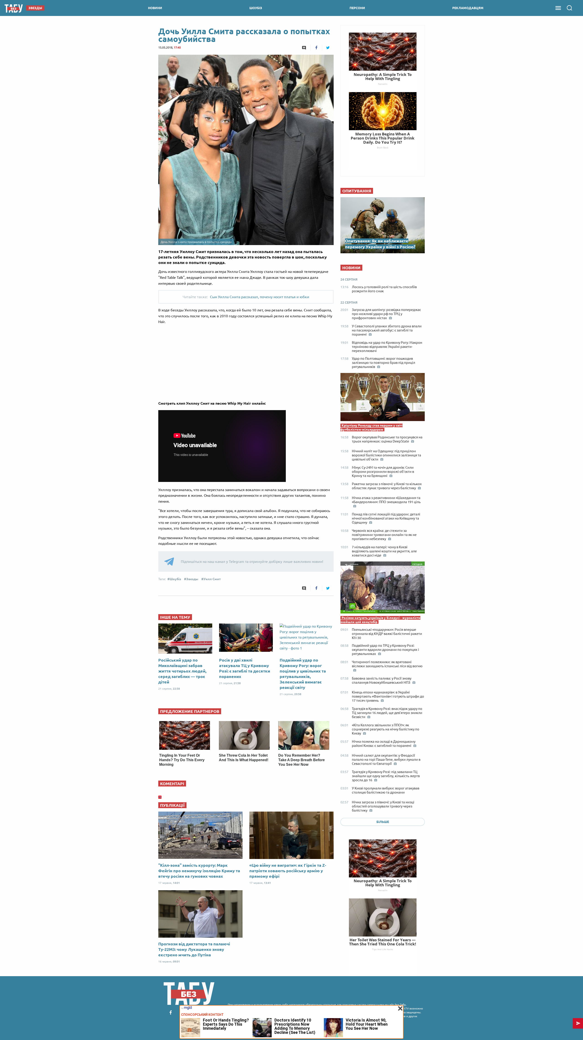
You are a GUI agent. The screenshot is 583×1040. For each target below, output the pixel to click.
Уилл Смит (212, 579)
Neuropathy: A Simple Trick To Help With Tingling (383, 882)
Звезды (192, 579)
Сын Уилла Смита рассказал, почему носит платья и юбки (259, 297)
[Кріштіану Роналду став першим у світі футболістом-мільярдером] (382, 398)
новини (155, 8)
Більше (382, 822)
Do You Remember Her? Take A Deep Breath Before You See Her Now (301, 759)
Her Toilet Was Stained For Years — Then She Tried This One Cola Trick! (382, 942)
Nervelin (382, 890)
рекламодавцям (467, 8)
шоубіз (255, 8)
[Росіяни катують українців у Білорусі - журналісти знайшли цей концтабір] (382, 588)
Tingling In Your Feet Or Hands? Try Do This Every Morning (182, 759)
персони (357, 8)
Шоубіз (175, 579)
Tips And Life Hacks (382, 949)
